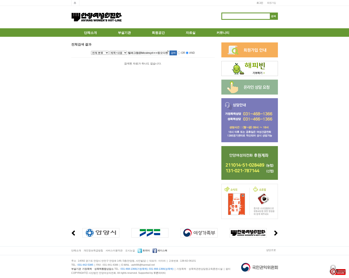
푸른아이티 (159, 273)
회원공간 (158, 32)
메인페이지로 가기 (75, 3)
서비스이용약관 (114, 250)
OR (183, 52)
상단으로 (271, 250)
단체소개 (90, 32)
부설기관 (124, 32)
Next (276, 233)
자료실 (191, 32)
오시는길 (130, 250)
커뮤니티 (223, 32)
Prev (73, 233)
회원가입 (271, 2)
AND (192, 52)
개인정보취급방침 (93, 250)
